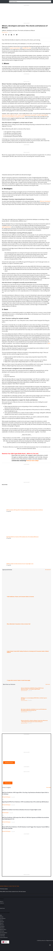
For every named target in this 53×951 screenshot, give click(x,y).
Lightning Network (6, 227)
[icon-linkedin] (5, 895)
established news (26, 48)
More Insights (48, 787)
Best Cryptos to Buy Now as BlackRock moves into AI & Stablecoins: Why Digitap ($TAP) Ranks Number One (34, 710)
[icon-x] (7, 895)
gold (49, 343)
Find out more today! (32, 460)
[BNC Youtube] (10, 895)
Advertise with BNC (26, 23)
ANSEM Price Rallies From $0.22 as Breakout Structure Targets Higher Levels (19, 563)
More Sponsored (48, 569)
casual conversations (15, 48)
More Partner (48, 684)
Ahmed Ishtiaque (6, 797)
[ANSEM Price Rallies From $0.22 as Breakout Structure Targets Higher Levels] (27, 542)
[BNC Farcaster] (16, 895)
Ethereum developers (45, 201)
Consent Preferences (4, 937)
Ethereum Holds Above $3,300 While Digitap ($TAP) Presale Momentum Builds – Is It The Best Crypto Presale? (32, 689)
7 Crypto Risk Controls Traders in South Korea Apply (18, 680)
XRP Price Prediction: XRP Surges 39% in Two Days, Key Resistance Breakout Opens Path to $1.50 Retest (24, 509)
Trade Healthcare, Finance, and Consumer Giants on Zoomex (20, 596)
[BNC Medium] (12, 895)
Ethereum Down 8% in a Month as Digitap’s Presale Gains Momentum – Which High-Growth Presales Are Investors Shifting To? (34, 721)
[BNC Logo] (26, 884)
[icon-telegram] (3, 895)
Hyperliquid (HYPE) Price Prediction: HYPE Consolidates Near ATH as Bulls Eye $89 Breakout (22, 536)
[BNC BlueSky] (14, 895)
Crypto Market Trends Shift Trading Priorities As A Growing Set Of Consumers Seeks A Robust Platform (28, 652)
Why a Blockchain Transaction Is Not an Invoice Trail (18, 624)
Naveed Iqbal (5, 812)
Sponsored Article (24, 690)
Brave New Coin (5, 32)
